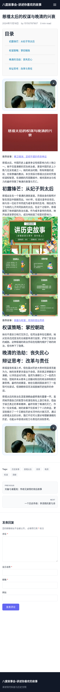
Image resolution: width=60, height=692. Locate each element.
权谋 (6, 474)
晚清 (46, 469)
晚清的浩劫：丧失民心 (20, 59)
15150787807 (31, 23)
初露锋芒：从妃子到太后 (22, 41)
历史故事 (15, 469)
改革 (38, 469)
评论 (5, 534)
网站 (4, 592)
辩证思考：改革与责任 (20, 68)
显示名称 (7, 567)
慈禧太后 (28, 469)
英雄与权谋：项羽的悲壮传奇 (29, 320)
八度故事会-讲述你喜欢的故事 (22, 4)
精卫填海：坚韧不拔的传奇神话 (30, 156)
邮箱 (5, 579)
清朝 (14, 474)
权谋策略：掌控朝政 (19, 50)
